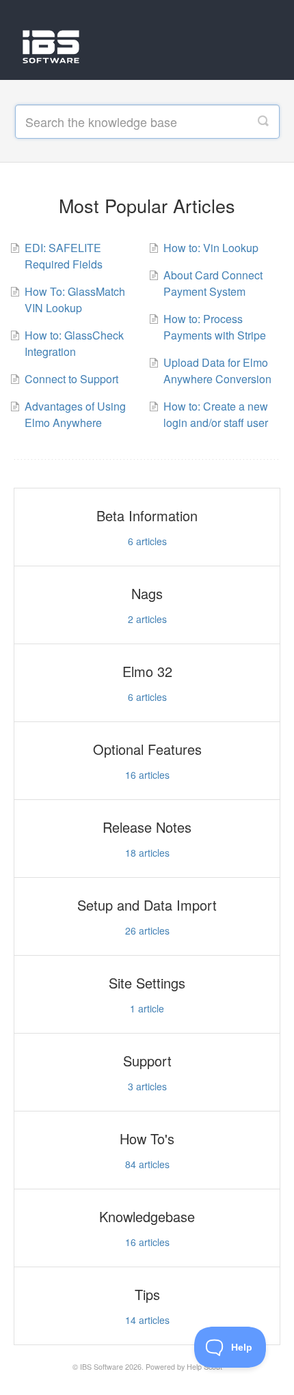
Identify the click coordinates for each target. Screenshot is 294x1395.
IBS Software (101, 1367)
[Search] (263, 122)
